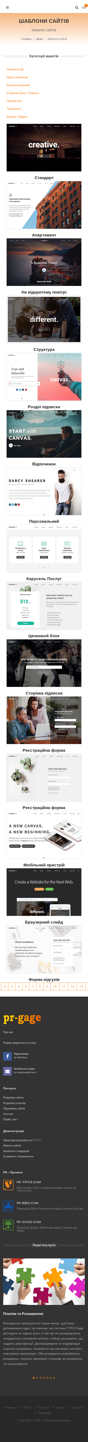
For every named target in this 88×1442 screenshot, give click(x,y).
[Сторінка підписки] (44, 663)
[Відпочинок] (44, 434)
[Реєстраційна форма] (44, 720)
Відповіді (45, 1413)
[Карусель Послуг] (44, 548)
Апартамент (44, 235)
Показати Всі (15, 69)
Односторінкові (17, 77)
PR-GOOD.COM (29, 1222)
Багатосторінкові (18, 85)
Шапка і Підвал (17, 116)
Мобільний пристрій (44, 865)
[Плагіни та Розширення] (44, 1281)
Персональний (44, 521)
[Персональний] (44, 491)
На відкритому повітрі (44, 292)
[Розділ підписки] (44, 377)
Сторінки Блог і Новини (23, 93)
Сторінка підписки (44, 693)
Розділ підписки (44, 407)
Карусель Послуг (44, 579)
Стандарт (44, 178)
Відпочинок (44, 464)
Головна (26, 39)
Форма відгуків (44, 979)
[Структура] (44, 319)
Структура (44, 349)
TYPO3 (26, 1407)
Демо (39, 39)
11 (63, 986)
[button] (34, 1378)
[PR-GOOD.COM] (8, 1225)
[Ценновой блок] (44, 606)
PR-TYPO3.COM (29, 1182)
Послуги (44, 1407)
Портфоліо (14, 101)
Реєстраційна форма (44, 750)
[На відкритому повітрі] (44, 262)
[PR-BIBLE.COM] (8, 1206)
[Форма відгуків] (44, 949)
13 (81, 986)
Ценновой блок (44, 636)
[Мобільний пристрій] (44, 835)
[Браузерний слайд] (44, 892)
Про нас (76, 1407)
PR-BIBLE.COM (27, 1203)
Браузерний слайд (44, 922)
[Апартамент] (44, 205)
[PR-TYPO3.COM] (8, 1185)
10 (55, 986)
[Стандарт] (44, 148)
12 (72, 986)
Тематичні (14, 109)
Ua (83, 6)
